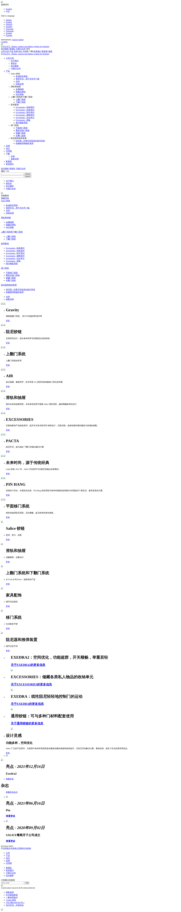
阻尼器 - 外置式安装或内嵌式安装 (20, 290)
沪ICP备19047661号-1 (15, 903)
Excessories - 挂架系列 (15, 251)
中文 (8, 11)
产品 (11, 51)
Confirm (4, 42)
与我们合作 (21, 49)
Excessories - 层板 (13, 261)
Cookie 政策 (11, 900)
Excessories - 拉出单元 (15, 258)
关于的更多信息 (28, 664)
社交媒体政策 (12, 895)
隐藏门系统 (11, 278)
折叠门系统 (11, 280)
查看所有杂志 (12, 792)
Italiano (9, 20)
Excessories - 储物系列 (15, 256)
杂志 (20, 51)
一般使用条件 (12, 897)
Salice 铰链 (5, 201)
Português (10, 31)
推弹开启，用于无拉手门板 (18, 208)
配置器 (45, 51)
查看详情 (5, 198)
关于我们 (10, 181)
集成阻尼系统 (12, 205)
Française (9, 29)
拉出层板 (10, 227)
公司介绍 (5, 51)
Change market (18, 40)
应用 (16, 51)
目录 (8, 297)
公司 (8, 853)
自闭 (8, 210)
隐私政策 (10, 892)
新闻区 (12, 49)
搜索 (50, 51)
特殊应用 (10, 213)
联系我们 (37, 51)
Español (9, 27)
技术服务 (5, 49)
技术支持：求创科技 (15, 905)
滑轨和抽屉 (6, 218)
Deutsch (9, 24)
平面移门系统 (12, 273)
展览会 (9, 183)
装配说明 (10, 299)
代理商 (26, 51)
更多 (8, 321)
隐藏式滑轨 (11, 225)
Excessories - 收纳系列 (15, 248)
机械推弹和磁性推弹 (15, 292)
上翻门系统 (11, 236)
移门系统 (5, 268)
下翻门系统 (11, 239)
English (9, 9)
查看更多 (10, 779)
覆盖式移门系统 (13, 275)
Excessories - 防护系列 (15, 253)
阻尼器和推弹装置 (9, 285)
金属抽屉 (10, 222)
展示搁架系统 (12, 264)
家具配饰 (5, 244)
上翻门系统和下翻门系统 (12, 232)
